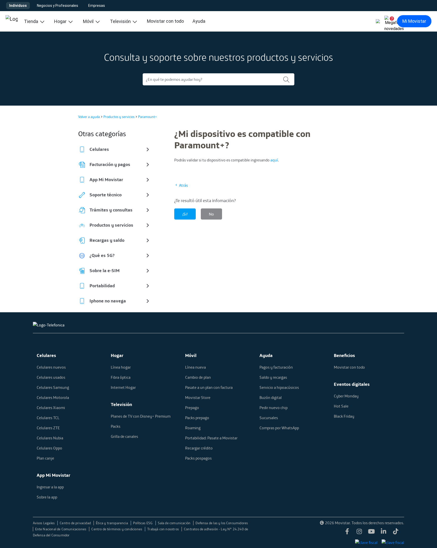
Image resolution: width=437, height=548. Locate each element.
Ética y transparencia (112, 523)
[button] (390, 21)
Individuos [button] (18, 6)
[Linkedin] (383, 533)
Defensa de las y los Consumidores (221, 523)
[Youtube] (371, 533)
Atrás (183, 185)
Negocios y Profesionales (57, 6)
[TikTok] (395, 533)
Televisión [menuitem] (121, 21)
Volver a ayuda (89, 116)
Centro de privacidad (76, 523)
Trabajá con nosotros (163, 529)
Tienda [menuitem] (31, 21)
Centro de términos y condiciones (117, 529)
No (211, 214)
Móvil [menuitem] (89, 21)
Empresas (96, 6)
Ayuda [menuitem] (198, 21)
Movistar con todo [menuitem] (165, 21)
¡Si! (185, 214)
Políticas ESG (143, 523)
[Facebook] (347, 533)
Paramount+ (147, 116)
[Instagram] (359, 533)
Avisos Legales (44, 523)
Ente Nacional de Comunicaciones (61, 529)
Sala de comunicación (174, 523)
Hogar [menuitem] (61, 21)
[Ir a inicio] (12, 21)
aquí (274, 159)
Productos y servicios (119, 116)
